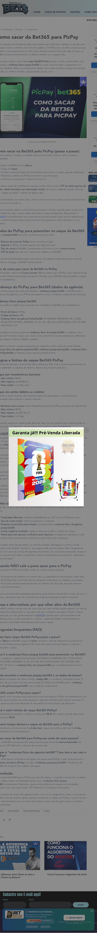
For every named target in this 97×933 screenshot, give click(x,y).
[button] (86, 430)
